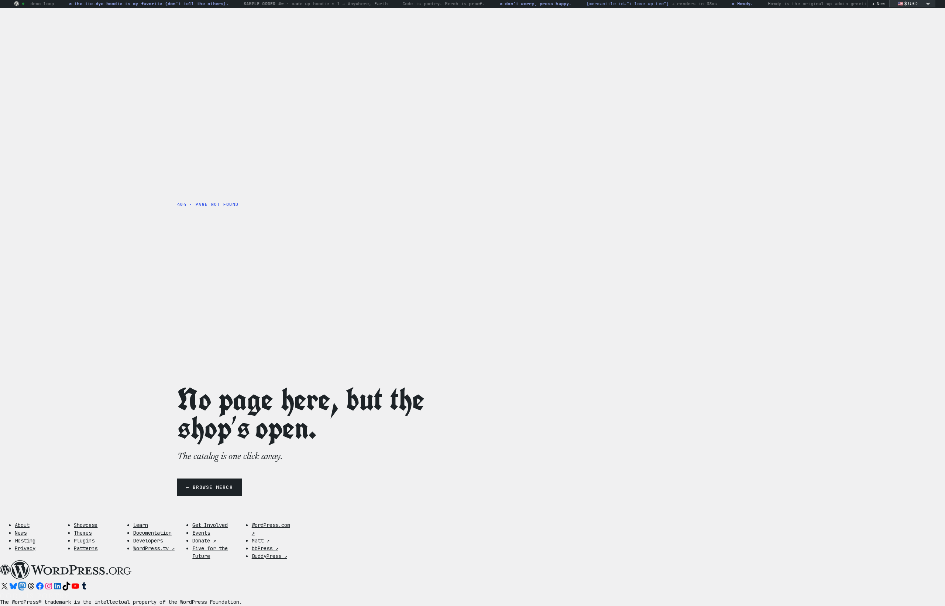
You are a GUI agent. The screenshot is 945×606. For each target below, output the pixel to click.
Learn (140, 525)
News (21, 533)
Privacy (25, 548)
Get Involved (210, 525)
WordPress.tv (154, 548)
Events (201, 533)
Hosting (25, 540)
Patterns (85, 548)
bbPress (265, 548)
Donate (204, 540)
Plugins (84, 540)
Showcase (85, 525)
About (22, 525)
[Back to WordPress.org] (16, 3)
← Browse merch (209, 487)
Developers (148, 540)
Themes (83, 533)
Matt (260, 540)
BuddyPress (269, 556)
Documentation (152, 533)
